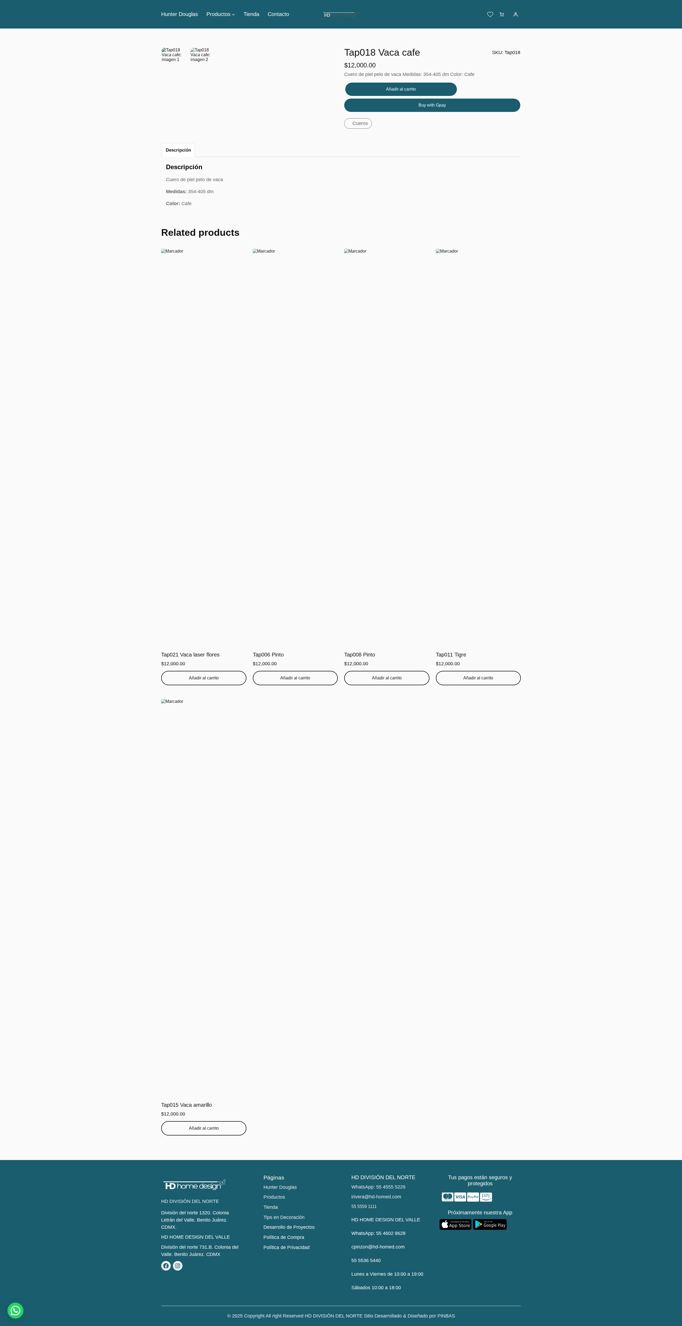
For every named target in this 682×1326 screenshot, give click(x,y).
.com (399, 1247)
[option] (204, 61)
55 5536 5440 (366, 1260)
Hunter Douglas (280, 1187)
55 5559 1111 (364, 1206)
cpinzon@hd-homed (372, 1247)
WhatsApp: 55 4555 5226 (378, 1187)
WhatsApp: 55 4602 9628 (378, 1233)
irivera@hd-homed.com (376, 1196)
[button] (15, 1311)
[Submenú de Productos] (233, 14)
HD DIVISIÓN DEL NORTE (190, 1201)
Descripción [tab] (178, 150)
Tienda (270, 1207)
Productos (274, 1197)
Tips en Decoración (284, 1217)
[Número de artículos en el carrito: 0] (501, 14)
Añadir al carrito (401, 89)
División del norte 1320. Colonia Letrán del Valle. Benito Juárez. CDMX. (195, 1220)
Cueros (360, 123)
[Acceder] (515, 14)
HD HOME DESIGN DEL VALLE (195, 1237)
